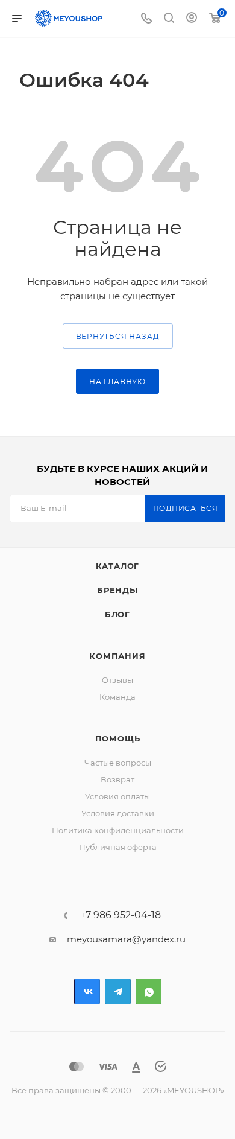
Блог (117, 614)
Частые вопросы (117, 762)
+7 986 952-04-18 (120, 915)
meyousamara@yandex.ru (126, 939)
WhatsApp (148, 991)
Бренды (117, 590)
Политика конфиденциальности (118, 830)
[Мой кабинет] (191, 19)
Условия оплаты (117, 796)
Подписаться (185, 508)
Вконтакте (87, 991)
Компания (117, 656)
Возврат (117, 779)
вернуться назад (118, 336)
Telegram (118, 991)
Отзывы (117, 680)
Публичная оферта (118, 847)
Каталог (118, 566)
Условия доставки (117, 813)
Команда (117, 697)
